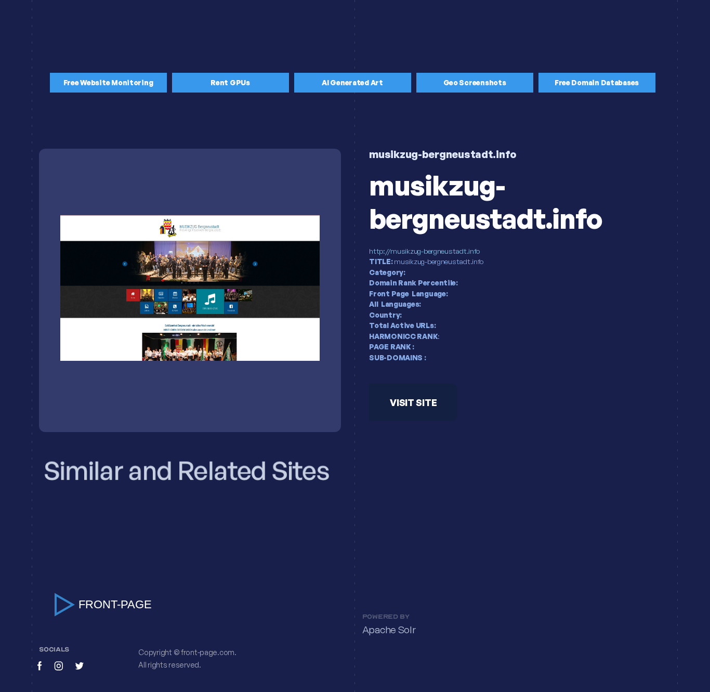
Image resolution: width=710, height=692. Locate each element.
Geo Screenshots (474, 82)
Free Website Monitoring (108, 82)
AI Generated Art (352, 82)
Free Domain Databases (597, 82)
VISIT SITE (413, 402)
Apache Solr (389, 630)
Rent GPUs (230, 82)
